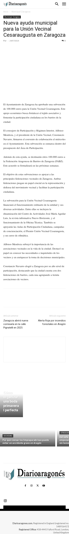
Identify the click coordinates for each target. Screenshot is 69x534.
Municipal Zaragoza (21, 11)
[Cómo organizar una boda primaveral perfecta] (11, 398)
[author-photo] (34, 356)
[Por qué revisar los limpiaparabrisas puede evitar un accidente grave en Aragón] (27, 432)
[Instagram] (31, 486)
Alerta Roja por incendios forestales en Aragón (52, 322)
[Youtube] (44, 486)
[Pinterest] (22, 48)
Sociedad (8, 436)
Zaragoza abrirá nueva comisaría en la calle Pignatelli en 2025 (15, 324)
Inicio (5, 11)
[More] (37, 48)
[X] (14, 48)
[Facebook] (6, 48)
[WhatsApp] (29, 48)
